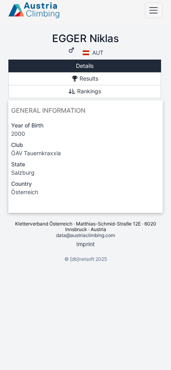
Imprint (85, 244)
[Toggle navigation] (154, 10)
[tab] (84, 66)
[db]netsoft (82, 259)
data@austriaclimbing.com (85, 235)
